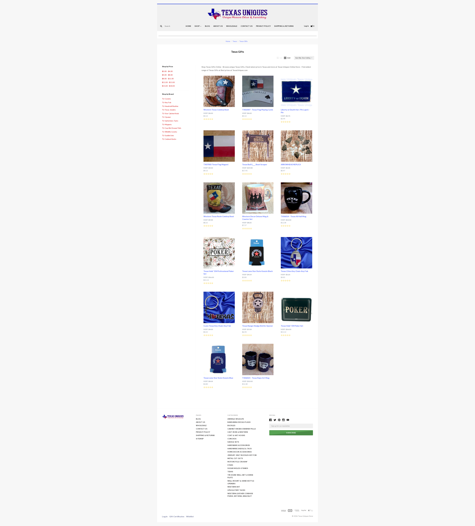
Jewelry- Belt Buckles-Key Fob (242, 455)
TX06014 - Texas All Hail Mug (293, 216)
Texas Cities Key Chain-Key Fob (294, 271)
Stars (230, 465)
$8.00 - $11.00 (168, 79)
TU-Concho (166, 99)
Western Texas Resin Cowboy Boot (218, 216)
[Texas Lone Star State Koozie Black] (258, 252)
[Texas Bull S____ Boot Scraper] (258, 146)
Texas (235, 41)
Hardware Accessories (238, 445)
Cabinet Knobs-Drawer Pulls (241, 429)
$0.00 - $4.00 (167, 71)
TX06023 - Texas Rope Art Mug (255, 378)
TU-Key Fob (166, 102)
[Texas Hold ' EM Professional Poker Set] (219, 252)
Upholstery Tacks (236, 490)
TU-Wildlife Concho (169, 132)
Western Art (233, 487)
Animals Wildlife (235, 419)
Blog (207, 26)
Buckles (231, 425)
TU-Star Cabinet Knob (170, 113)
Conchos (232, 439)
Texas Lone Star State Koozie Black (257, 271)
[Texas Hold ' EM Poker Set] (296, 307)
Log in (306, 26)
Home (188, 26)
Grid (288, 58)
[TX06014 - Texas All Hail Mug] (296, 198)
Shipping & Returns (284, 26)
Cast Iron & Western (237, 432)
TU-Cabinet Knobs (169, 139)
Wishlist (190, 516)
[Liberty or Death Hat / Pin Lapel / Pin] (296, 91)
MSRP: (206, 113)
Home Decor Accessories (239, 452)
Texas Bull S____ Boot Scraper (254, 164)
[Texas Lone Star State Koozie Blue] (219, 359)
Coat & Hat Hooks (236, 435)
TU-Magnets (167, 125)
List (281, 58)
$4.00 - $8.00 (167, 75)
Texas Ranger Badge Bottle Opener (257, 326)
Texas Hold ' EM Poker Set (292, 326)
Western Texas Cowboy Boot (216, 110)
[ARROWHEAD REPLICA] (296, 146)
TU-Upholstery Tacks (170, 121)
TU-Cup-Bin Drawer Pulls (171, 128)
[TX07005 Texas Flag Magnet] (219, 146)
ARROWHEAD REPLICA (291, 164)
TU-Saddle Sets (168, 136)
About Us (218, 26)
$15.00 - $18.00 (168, 86)
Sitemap (200, 439)
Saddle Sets (233, 442)
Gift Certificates (176, 516)
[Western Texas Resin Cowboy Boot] (219, 198)
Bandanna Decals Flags (239, 422)
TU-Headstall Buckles (170, 106)
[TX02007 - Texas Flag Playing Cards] (258, 91)
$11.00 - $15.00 (168, 82)
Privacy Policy (263, 26)
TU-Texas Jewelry (169, 110)
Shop (197, 26)
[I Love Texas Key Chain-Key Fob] (219, 307)
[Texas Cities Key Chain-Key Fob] (296, 252)
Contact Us (247, 26)
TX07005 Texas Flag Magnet (215, 164)
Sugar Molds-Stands (237, 468)
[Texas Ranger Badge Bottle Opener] (258, 307)
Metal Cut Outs (235, 458)
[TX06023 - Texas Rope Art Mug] (258, 359)
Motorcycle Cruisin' (237, 462)
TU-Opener (166, 117)
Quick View (219, 102)
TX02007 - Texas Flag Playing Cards (257, 110)
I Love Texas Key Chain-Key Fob (217, 326)
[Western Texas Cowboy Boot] (219, 91)
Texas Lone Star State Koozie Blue (218, 378)
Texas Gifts (243, 41)
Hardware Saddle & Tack (239, 449)
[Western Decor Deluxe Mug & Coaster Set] (258, 198)
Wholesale (231, 26)
